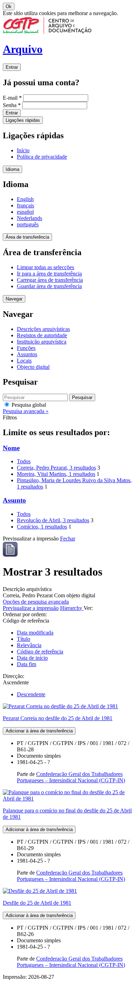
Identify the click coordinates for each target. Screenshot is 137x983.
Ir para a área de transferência (49, 274)
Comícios (42, 527)
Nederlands (29, 218)
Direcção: (13, 676)
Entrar (12, 67)
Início (23, 150)
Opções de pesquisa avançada (36, 602)
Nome (11, 448)
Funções (26, 348)
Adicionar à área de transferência (39, 730)
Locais (24, 361)
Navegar (14, 298)
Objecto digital (33, 367)
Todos (24, 461)
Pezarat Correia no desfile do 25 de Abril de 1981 (57, 718)
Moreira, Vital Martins (56, 474)
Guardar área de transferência (49, 286)
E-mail (12, 98)
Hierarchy (72, 608)
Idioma (12, 169)
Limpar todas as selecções (45, 267)
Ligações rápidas (23, 120)
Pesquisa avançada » (25, 411)
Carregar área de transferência (50, 280)
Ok (9, 6)
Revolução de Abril (53, 520)
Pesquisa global (28, 405)
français (25, 205)
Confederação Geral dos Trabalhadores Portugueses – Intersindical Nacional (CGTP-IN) (71, 777)
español (25, 212)
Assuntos (27, 354)
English (25, 199)
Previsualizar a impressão (31, 608)
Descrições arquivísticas (43, 329)
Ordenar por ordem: (25, 614)
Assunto (14, 500)
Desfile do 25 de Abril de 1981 (37, 903)
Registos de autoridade (42, 335)
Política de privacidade (42, 157)
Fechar (67, 539)
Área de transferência (27, 237)
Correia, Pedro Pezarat (56, 468)
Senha (12, 105)
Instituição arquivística (41, 342)
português (28, 224)
